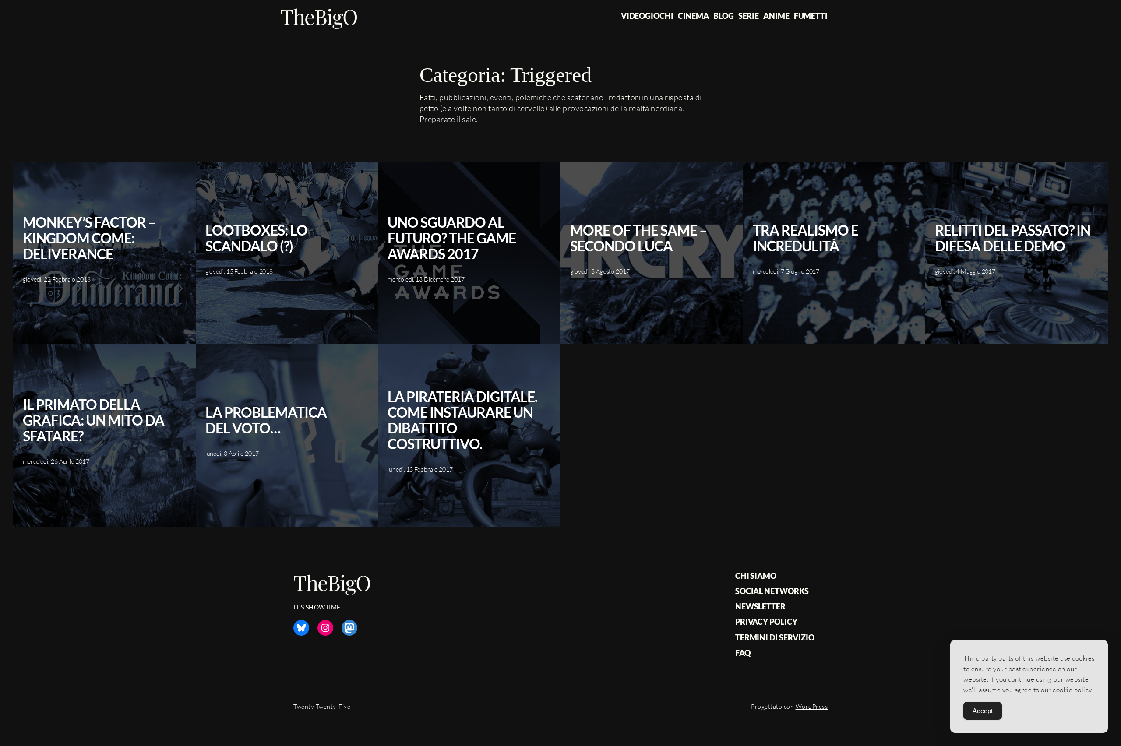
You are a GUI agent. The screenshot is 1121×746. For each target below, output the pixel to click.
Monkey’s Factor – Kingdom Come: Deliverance (89, 238)
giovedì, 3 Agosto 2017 (600, 271)
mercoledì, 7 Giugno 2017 (786, 271)
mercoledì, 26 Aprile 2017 (56, 461)
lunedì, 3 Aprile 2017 (232, 453)
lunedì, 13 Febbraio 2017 (420, 469)
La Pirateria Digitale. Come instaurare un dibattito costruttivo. (462, 420)
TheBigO (319, 16)
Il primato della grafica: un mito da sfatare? (93, 420)
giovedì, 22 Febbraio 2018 (57, 279)
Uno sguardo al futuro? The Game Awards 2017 (452, 238)
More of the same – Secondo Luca (638, 238)
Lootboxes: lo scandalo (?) (256, 238)
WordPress (812, 706)
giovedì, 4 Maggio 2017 (965, 271)
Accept (983, 710)
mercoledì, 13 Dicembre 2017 (426, 279)
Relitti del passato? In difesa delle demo (1012, 238)
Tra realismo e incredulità (805, 238)
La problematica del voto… (266, 420)
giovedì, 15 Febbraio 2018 (239, 271)
